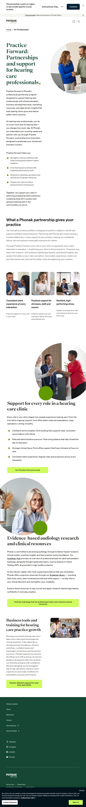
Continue (73, 7)
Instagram (12, 747)
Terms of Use (10, 784)
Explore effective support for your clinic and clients (24, 684)
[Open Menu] (78, 21)
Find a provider (30, 15)
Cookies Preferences (10, 802)
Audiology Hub (13, 558)
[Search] (73, 21)
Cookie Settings (30, 787)
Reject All (76, 802)
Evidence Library (57, 575)
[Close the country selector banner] (83, 5)
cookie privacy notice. (28, 798)
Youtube (12, 757)
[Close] (83, 15)
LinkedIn (12, 752)
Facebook (12, 742)
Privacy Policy (21, 784)
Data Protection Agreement (14, 787)
